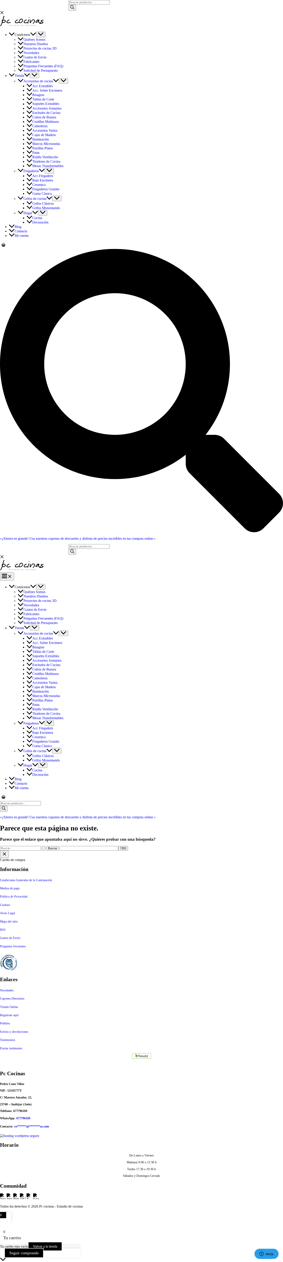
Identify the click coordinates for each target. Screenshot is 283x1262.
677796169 (23, 1118)
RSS (3, 929)
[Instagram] (10, 1199)
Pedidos (5, 1023)
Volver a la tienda (45, 1246)
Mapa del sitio (9, 921)
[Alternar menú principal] (7, 576)
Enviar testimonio (11, 1048)
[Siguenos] (141, 1056)
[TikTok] (23, 1199)
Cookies (5, 905)
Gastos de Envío (10, 938)
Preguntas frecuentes (13, 946)
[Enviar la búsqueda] (43, 848)
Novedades (6, 990)
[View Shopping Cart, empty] (141, 245)
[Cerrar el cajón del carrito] (4, 854)
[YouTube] (3, 1199)
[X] (30, 1199)
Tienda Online (9, 1007)
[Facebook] (36, 1199)
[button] (33, 35)
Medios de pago (10, 888)
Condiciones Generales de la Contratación (26, 880)
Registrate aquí (9, 1015)
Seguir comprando (24, 1253)
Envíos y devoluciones (14, 1031)
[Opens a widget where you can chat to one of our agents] (266, 1254)
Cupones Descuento (12, 998)
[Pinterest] (16, 1199)
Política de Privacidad (13, 896)
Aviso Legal (7, 913)
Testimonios (7, 1040)
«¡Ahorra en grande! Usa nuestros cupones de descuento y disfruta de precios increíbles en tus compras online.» (78, 538)
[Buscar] (72, 8)
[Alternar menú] (40, 34)
